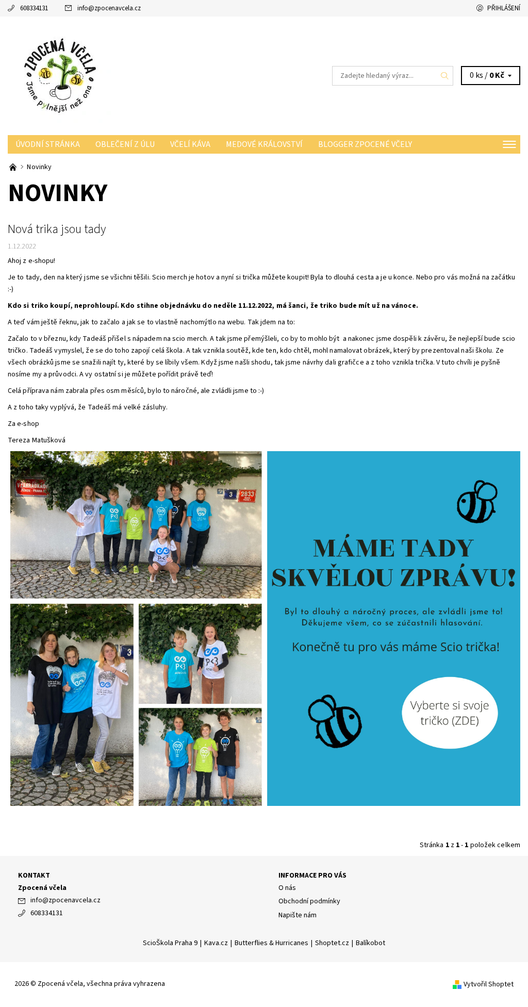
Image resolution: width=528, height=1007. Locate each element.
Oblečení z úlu (125, 144)
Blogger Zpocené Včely (365, 144)
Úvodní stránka (47, 144)
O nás (287, 888)
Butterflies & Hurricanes (271, 943)
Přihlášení (503, 8)
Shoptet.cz (332, 943)
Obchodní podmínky (309, 901)
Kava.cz (216, 943)
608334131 (34, 8)
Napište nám (297, 915)
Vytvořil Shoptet (489, 984)
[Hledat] (445, 76)
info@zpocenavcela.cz (109, 8)
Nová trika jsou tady (57, 229)
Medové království (264, 144)
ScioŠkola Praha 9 (170, 943)
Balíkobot (370, 943)
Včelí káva (190, 144)
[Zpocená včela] (136, 75)
